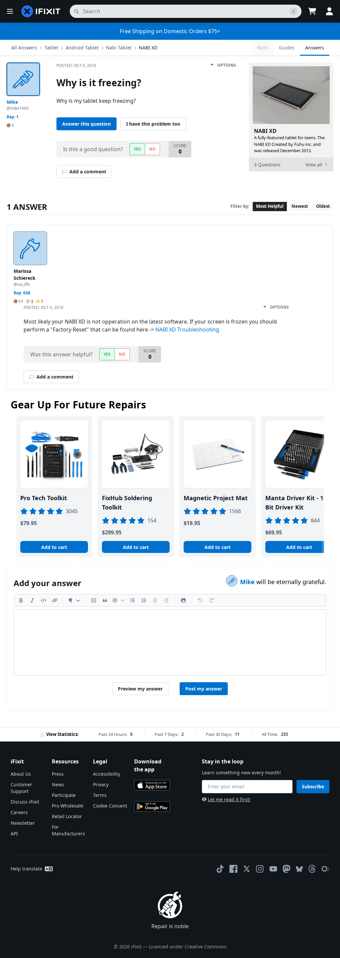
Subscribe (313, 786)
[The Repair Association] (325, 869)
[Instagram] (260, 869)
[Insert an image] (183, 600)
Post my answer (203, 689)
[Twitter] (247, 869)
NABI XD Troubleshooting (187, 329)
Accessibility (106, 774)
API (14, 833)
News (58, 784)
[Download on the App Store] (152, 785)
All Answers (24, 47)
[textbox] (170, 642)
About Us (21, 774)
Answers (314, 47)
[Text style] (74, 600)
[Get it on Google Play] (152, 806)
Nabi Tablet (118, 47)
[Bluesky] (299, 869)
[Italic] (32, 600)
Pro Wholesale (67, 806)
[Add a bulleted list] (132, 600)
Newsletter (23, 823)
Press (58, 774)
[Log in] (329, 11)
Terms (100, 795)
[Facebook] (233, 869)
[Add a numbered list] (143, 600)
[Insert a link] (54, 600)
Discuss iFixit (25, 802)
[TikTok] (220, 869)
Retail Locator (67, 816)
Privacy (101, 784)
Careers (19, 812)
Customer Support (21, 787)
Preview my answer (140, 689)
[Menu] (10, 11)
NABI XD (148, 47)
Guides (287, 47)
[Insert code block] (93, 600)
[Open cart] (312, 11)
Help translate (26, 869)
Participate (64, 795)
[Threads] (312, 869)
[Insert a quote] (105, 600)
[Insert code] (43, 600)
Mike (248, 582)
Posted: (76, 65)
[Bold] (21, 600)
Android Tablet (82, 47)
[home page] (40, 11)
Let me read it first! (229, 799)
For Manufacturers (68, 830)
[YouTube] (273, 869)
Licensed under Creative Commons (187, 946)
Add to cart (54, 547)
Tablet (51, 47)
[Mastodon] (287, 869)
